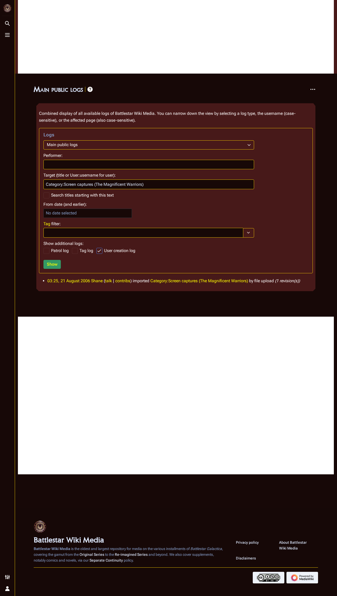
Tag (46, 223)
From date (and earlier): (65, 204)
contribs (122, 280)
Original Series (92, 554)
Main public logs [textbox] (62, 144)
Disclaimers (246, 558)
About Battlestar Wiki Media (293, 545)
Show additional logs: (63, 243)
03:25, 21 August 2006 (68, 280)
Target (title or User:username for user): (79, 175)
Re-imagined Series (131, 554)
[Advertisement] (176, 37)
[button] (248, 233)
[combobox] (148, 145)
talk (108, 280)
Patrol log (60, 250)
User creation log (119, 250)
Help (90, 89)
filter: (52, 223)
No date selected (61, 212)
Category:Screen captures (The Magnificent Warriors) (199, 280)
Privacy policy (247, 542)
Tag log (86, 250)
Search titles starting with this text (82, 195)
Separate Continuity (106, 560)
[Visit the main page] (7, 8)
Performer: (53, 155)
